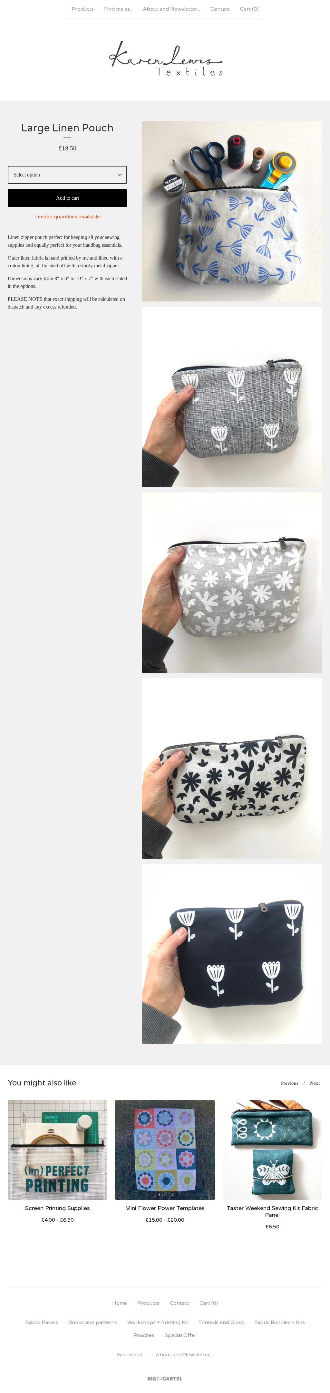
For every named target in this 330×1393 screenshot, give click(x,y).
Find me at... (118, 9)
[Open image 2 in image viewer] (232, 397)
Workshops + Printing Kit (157, 1322)
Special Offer (181, 1335)
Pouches (143, 1335)
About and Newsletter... (171, 9)
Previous (289, 1083)
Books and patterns (92, 1322)
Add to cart (67, 198)
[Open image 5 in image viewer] (232, 954)
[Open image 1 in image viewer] (232, 211)
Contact (220, 9)
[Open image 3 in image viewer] (232, 582)
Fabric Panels (41, 1322)
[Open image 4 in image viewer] (232, 768)
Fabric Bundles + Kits (279, 1322)
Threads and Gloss (221, 1322)
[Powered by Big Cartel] (165, 1378)
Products (83, 9)
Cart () (249, 9)
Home (119, 1303)
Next (315, 1083)
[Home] (165, 59)
